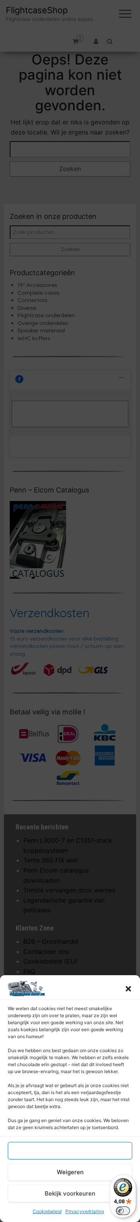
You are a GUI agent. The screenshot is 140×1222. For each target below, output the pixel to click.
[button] (128, 989)
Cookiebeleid (47, 1211)
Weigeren (70, 1172)
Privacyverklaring (84, 1211)
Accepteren (70, 1150)
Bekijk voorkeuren (70, 1193)
